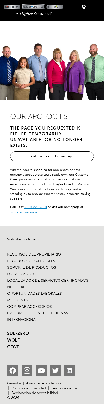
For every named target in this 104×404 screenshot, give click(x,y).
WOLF (13, 340)
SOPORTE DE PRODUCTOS (31, 267)
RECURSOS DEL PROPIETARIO (34, 254)
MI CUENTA (17, 300)
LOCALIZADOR (20, 274)
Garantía (14, 383)
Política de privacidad (28, 388)
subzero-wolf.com (23, 212)
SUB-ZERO (18, 333)
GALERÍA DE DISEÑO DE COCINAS (37, 313)
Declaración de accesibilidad (34, 393)
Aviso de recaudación (43, 383)
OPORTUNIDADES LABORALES (34, 293)
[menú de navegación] (96, 7)
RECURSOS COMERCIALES (31, 261)
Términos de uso (64, 388)
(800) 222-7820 (35, 207)
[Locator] (84, 7)
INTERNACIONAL (22, 319)
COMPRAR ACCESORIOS (29, 306)
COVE (13, 346)
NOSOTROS (18, 287)
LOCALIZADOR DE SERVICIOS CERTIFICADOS (47, 280)
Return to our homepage (52, 156)
